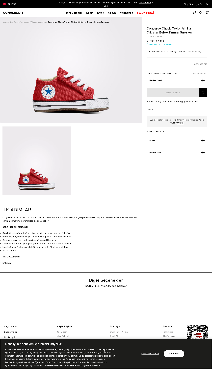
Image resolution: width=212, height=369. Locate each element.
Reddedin (71, 359)
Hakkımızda (167, 332)
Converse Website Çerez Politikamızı (63, 365)
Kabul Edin (174, 354)
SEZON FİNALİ (145, 12)
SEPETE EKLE (172, 93)
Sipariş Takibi (10, 332)
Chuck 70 (113, 336)
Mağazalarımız (11, 326)
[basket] (207, 12)
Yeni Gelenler (74, 12)
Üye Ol (180, 123)
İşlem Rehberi (62, 336)
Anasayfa (7, 22)
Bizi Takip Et (9, 337)
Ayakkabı (25, 22)
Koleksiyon (126, 12)
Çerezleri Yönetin (150, 354)
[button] (60, 2)
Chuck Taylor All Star (118, 332)
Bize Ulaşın (61, 332)
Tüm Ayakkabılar (38, 22)
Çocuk (112, 12)
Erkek (100, 12)
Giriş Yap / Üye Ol (193, 4)
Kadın (89, 12)
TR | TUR (12, 4)
